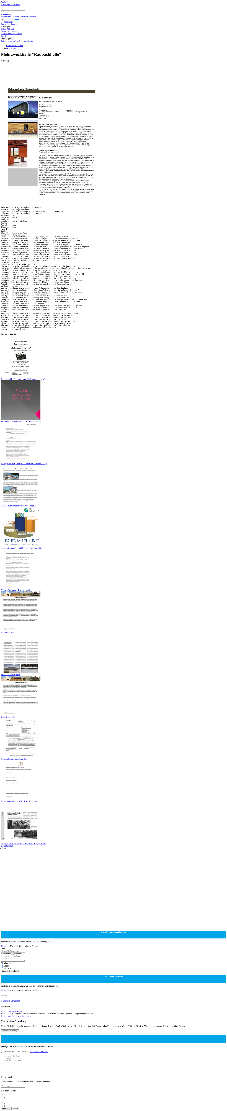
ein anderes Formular (39, 1051)
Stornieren (6, 1109)
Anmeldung (6, 14)
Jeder (6, 966)
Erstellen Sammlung (9, 971)
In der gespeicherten (25, 41)
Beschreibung (12, 953)
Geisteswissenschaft (14, 45)
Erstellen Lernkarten (27, 17)
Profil (3, 36)
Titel (3, 948)
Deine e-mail (6, 1077)
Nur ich (7, 968)
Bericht (4, 1011)
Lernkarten (15, 4)
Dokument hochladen (10, 17)
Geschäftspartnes (15, 1011)
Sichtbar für (6, 963)
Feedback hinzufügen (10, 1031)
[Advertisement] (80, 68)
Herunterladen (7, 846)
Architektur (11, 48)
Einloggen (5, 946)
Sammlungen (16, 24)
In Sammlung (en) (9, 41)
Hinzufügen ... (7, 39)
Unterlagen (6, 4)
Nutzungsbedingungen (21, 1016)
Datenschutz (6, 1016)
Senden (15, 1109)
